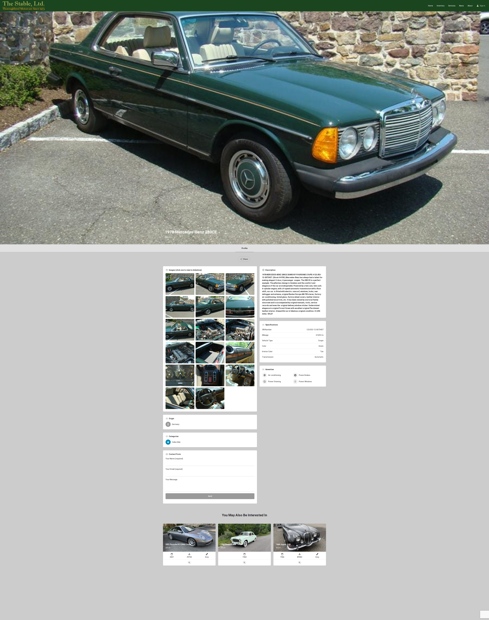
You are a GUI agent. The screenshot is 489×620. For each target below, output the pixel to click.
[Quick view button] (189, 563)
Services (451, 6)
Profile (244, 248)
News (461, 6)
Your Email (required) (174, 469)
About (470, 6)
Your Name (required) (174, 459)
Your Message (171, 479)
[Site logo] (24, 5)
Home (430, 6)
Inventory (440, 6)
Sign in (482, 6)
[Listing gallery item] (180, 284)
